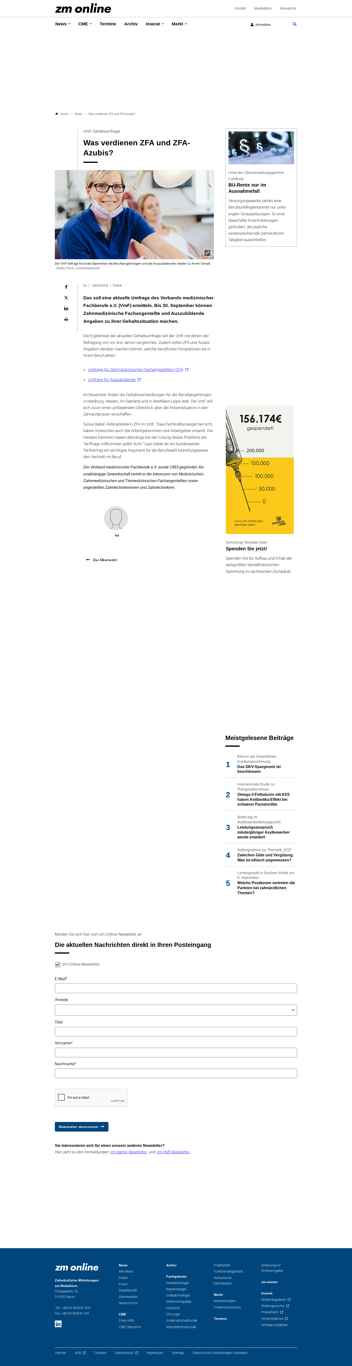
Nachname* (65, 1064)
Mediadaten (263, 8)
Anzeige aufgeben (274, 1324)
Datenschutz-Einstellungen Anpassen (220, 1353)
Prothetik (173, 1308)
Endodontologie (178, 1295)
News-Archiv (128, 1303)
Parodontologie (177, 1283)
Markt (177, 24)
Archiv (131, 24)
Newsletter (288, 8)
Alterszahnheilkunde (181, 1327)
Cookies (100, 1353)
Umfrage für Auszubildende (112, 380)
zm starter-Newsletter (128, 1152)
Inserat (153, 24)
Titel (58, 1022)
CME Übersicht (130, 1327)
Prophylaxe (222, 1265)
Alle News (126, 1271)
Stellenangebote (273, 1299)
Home (64, 114)
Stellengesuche (272, 1306)
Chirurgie (173, 1314)
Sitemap (178, 1353)
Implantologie (176, 1289)
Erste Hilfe (126, 1320)
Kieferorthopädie (178, 1301)
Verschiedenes (272, 1318)
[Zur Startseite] (83, 8)
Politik (123, 1278)
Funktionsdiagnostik (228, 1271)
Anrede (61, 1000)
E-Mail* (61, 979)
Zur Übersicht (104, 560)
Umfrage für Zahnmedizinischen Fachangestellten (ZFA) (135, 370)
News (61, 24)
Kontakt (240, 8)
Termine (108, 24)
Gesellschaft (128, 1290)
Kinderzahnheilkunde (181, 1320)
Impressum (155, 1353)
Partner (60, 1353)
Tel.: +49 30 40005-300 (73, 1307)
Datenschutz (124, 1353)
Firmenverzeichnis (227, 1307)
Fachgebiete (176, 1276)
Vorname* (64, 1043)
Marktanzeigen (225, 1301)
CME (83, 24)
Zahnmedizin (128, 1296)
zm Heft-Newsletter (173, 1152)
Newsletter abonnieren (78, 1127)
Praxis (123, 1284)
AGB (78, 1353)
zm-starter (269, 1282)
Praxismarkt (269, 1312)
